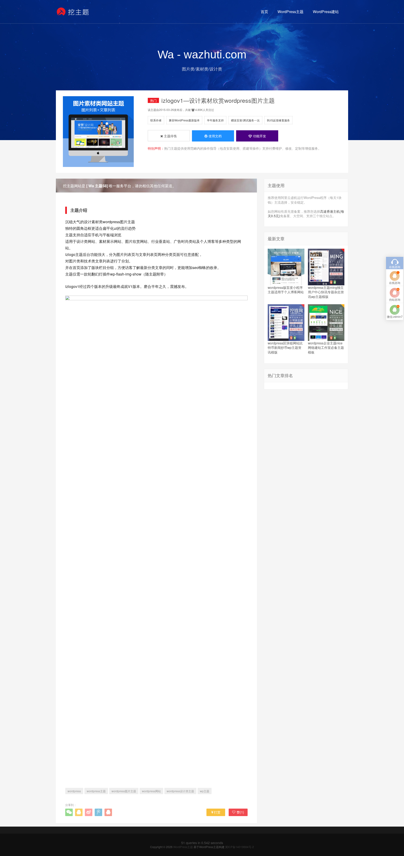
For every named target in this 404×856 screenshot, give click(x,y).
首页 (264, 11)
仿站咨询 (394, 299)
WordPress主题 (290, 11)
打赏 (217, 812)
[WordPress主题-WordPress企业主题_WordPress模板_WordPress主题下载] (73, 11)
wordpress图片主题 (124, 791)
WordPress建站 (326, 11)
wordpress (74, 791)
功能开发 (259, 136)
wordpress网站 (151, 791)
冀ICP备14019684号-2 (239, 847)
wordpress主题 (96, 791)
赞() (240, 812)
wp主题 (204, 791)
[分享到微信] (69, 812)
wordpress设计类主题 (180, 791)
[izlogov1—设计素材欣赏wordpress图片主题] (156, 535)
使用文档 (215, 136)
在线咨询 (394, 283)
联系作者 (156, 120)
